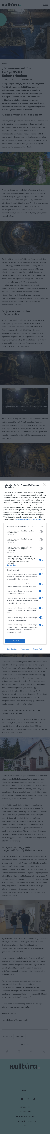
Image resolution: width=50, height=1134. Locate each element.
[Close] (45, 485)
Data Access (25, 649)
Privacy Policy (38, 649)
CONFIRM (15, 641)
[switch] (41, 531)
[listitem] (25, 526)
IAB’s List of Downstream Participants (28, 519)
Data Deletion (12, 649)
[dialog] (25, 567)
